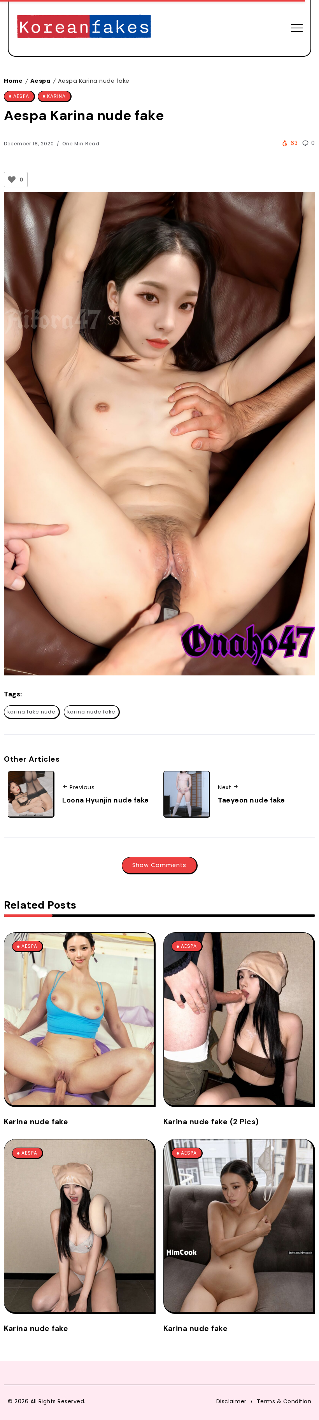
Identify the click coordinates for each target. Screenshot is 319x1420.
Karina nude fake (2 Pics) (211, 1122)
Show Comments (159, 865)
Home (13, 81)
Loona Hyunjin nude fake (105, 800)
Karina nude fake (36, 1122)
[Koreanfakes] (84, 27)
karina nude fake (91, 711)
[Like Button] (12, 179)
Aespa (40, 81)
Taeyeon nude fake (251, 800)
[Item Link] (79, 1019)
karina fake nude (31, 711)
